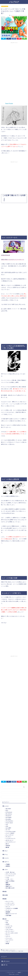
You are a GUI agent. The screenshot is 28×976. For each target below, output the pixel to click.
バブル (7, 877)
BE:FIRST (8, 808)
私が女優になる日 (10, 888)
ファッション (9, 938)
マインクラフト (9, 940)
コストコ (8, 936)
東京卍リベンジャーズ (11, 913)
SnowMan (8, 819)
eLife (7, 920)
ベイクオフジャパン (11, 838)
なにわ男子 (8, 828)
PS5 (7, 922)
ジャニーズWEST (10, 833)
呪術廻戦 (8, 911)
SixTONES (8, 817)
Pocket (11, 103)
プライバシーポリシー (11, 972)
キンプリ (8, 829)
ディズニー (8, 836)
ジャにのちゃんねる (11, 831)
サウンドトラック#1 (11, 874)
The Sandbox (9, 821)
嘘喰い (7, 882)
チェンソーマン (9, 901)
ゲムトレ (8, 934)
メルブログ (14, 2)
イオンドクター (9, 929)
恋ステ (7, 843)
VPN (7, 826)
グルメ (6, 850)
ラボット (8, 941)
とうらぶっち (9, 926)
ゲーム (6, 854)
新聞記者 (8, 884)
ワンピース (8, 910)
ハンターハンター (5, 6)
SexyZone (8, 815)
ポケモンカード (9, 840)
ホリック (8, 906)
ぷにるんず (8, 927)
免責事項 (19, 972)
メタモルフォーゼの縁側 (12, 908)
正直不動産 (8, 915)
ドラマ (6, 869)
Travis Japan (9, 822)
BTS (7, 810)
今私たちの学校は (10, 881)
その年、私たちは (10, 872)
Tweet (7, 103)
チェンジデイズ (9, 835)
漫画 (5, 898)
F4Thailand (9, 812)
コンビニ (6, 858)
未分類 (6, 895)
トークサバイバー (10, 875)
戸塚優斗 (8, 864)
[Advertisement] (14, 58)
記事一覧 (5, 964)
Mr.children (9, 814)
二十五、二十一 (9, 879)
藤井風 (7, 847)
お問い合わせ (6, 961)
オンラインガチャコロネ (12, 933)
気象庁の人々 (9, 886)
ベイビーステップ (10, 904)
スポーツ (6, 861)
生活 (5, 919)
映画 (5, 891)
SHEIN (7, 924)
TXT (7, 824)
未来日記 (8, 845)
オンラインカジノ (10, 931)
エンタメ (6, 806)
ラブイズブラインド (11, 842)
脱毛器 (7, 943)
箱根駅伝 (8, 866)
